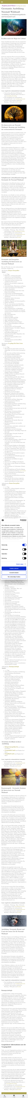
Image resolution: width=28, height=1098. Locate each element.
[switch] (24, 549)
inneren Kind (23, 470)
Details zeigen (19, 564)
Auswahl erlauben (14, 572)
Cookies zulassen (14, 568)
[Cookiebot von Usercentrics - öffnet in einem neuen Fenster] (20, 520)
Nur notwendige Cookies (14, 576)
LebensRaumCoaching (12, 96)
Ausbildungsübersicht (20, 99)
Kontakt (19, 102)
